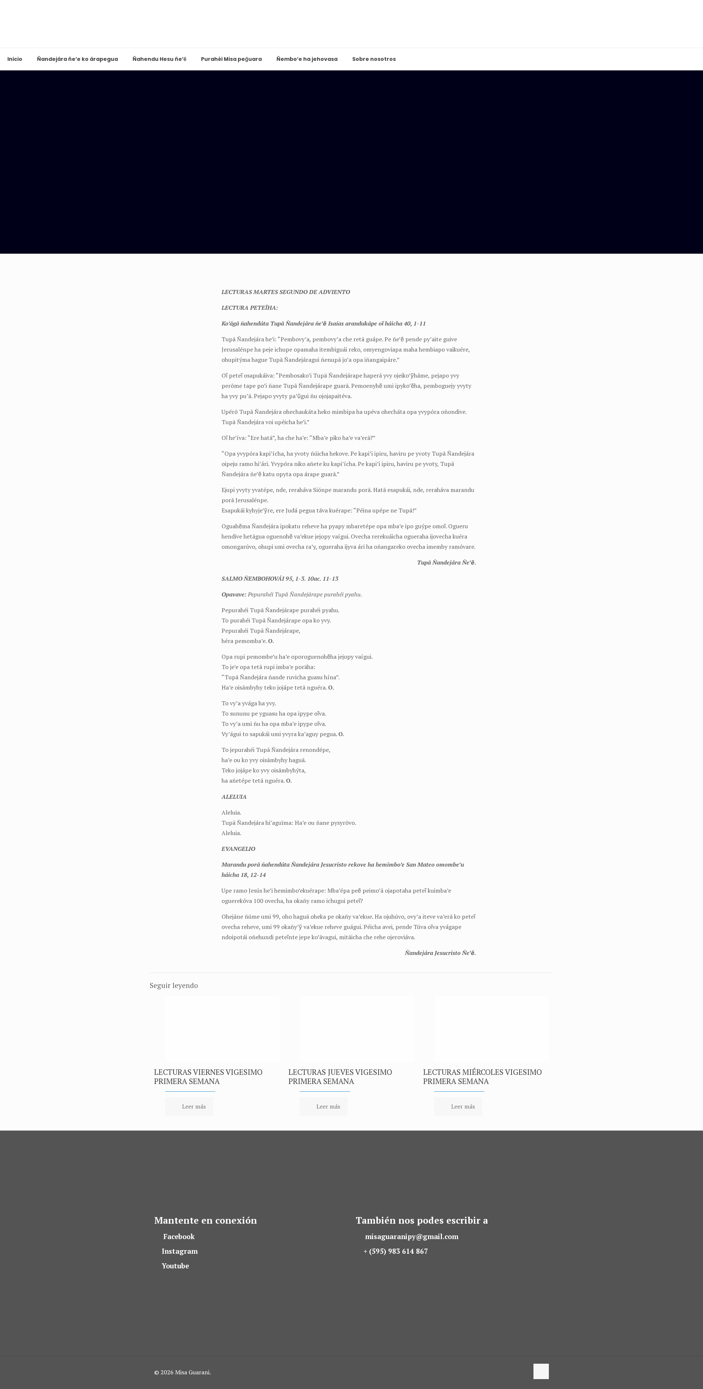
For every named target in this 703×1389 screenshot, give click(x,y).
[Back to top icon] (541, 1371)
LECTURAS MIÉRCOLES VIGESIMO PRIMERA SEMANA (482, 1076)
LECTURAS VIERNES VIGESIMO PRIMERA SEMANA (208, 1076)
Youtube (175, 1265)
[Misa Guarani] (18, 24)
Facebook (179, 1236)
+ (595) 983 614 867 (396, 1251)
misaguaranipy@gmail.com (411, 1236)
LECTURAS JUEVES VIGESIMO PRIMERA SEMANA (340, 1076)
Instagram (180, 1251)
